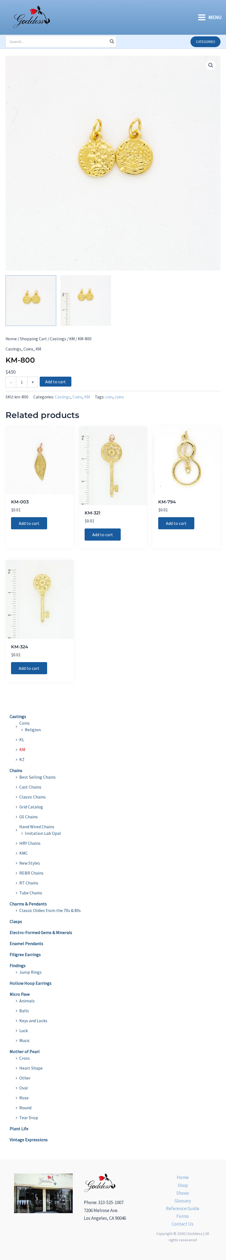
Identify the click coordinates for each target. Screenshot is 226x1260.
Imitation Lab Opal (43, 833)
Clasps (16, 921)
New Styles (29, 863)
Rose (24, 1097)
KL (21, 739)
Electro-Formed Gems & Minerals (41, 932)
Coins (28, 349)
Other (25, 1078)
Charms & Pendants (28, 903)
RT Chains (28, 883)
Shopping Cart (33, 338)
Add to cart (55, 381)
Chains (16, 770)
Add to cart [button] (29, 523)
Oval (23, 1088)
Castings (58, 338)
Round (25, 1107)
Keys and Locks (33, 1020)
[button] (205, 41)
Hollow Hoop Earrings (31, 983)
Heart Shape (31, 1068)
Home (11, 338)
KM (72, 338)
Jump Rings (30, 972)
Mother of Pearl (25, 1051)
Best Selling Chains (37, 777)
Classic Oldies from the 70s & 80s (50, 910)
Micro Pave (20, 994)
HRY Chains (30, 843)
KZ (22, 759)
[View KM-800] (31, 300)
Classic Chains (32, 797)
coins (119, 397)
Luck (23, 1030)
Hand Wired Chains (36, 826)
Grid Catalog (31, 807)
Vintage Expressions (29, 1139)
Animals (27, 1000)
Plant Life (19, 1128)
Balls (24, 1010)
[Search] (112, 41)
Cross (24, 1058)
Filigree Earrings (25, 954)
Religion (33, 729)
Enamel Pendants (26, 943)
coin (109, 397)
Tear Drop (28, 1117)
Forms (182, 1216)
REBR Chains (31, 873)
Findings (18, 965)
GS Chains (28, 816)
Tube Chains (30, 892)
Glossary (182, 1201)
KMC (23, 853)
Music (24, 1040)
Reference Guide (182, 1208)
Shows (182, 1193)
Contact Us (182, 1224)
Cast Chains (30, 787)
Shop (182, 1185)
